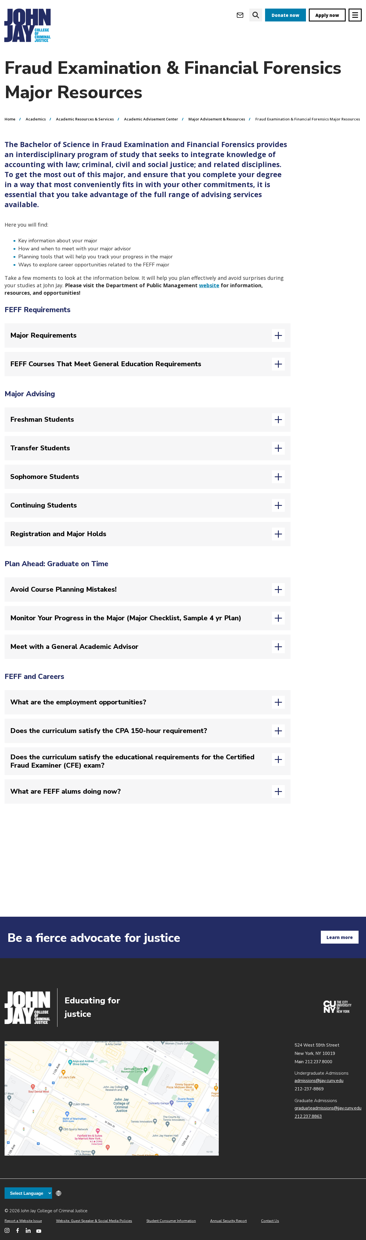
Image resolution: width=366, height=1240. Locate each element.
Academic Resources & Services (85, 119)
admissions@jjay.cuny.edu (319, 1080)
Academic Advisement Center (151, 119)
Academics (36, 119)
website (209, 285)
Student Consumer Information (171, 1221)
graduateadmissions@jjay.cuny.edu (328, 1108)
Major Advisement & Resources (216, 119)
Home (10, 119)
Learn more (340, 937)
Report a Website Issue (23, 1221)
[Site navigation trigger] (355, 15)
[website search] (255, 15)
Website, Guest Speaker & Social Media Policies (94, 1221)
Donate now (285, 15)
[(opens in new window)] (337, 1011)
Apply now (327, 15)
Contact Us (270, 1221)
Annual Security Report (228, 1221)
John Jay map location (112, 1098)
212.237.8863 (308, 1116)
